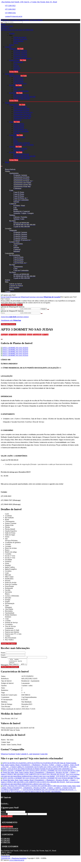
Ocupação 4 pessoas (20, 52)
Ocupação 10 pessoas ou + (22, 58)
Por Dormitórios (14, 76)
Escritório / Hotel (19, 137)
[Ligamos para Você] (8, 295)
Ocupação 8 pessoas (20, 56)
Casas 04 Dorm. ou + (21, 129)
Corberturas (17, 120)
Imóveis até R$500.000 (21, 95)
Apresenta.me (5, 856)
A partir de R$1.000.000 (22, 98)
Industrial (17, 70)
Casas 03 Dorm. (19, 127)
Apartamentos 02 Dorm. (22, 108)
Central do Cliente (7, 826)
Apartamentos (18, 62)
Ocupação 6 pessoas (20, 54)
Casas (15, 64)
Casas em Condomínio (21, 91)
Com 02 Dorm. (19, 79)
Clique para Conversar (8, 324)
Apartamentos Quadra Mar (22, 116)
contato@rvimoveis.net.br (13, 16)
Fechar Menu (13, 71)
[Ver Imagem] (40, 348)
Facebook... (5, 803)
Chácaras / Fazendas (20, 148)
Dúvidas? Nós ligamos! (9, 643)
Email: (3, 655)
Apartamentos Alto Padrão (22, 114)
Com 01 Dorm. (19, 78)
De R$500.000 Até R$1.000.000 (24, 97)
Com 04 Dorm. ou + (20, 83)
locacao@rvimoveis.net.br (9, 830)
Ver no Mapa (5, 854)
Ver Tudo (20, 49)
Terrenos (12, 146)
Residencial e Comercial (22, 143)
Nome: (3, 653)
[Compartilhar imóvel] (2, 339)
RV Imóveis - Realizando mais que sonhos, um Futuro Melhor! (22, 20)
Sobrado (16, 66)
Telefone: (4, 657)
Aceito (20, 305)
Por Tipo (12, 85)
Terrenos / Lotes (19, 150)
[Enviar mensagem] (48, 309)
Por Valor (12, 152)
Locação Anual (14, 60)
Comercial (17, 68)
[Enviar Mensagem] (41, 313)
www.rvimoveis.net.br (16, 860)
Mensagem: (5, 665)
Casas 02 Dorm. (19, 126)
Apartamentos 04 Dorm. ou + (23, 112)
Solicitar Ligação (7, 816)
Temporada (13, 49)
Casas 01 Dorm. (19, 124)
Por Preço (12, 93)
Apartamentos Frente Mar (22, 118)
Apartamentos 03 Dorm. (22, 110)
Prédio (16, 141)
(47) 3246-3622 (10, 5)
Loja (15, 139)
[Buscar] (2, 22)
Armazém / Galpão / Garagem (24, 145)
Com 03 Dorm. (19, 81)
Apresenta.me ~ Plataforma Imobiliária (14, 858)
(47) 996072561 (10, 13)
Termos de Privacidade (9, 305)
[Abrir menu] (2, 166)
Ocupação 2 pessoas (20, 50)
